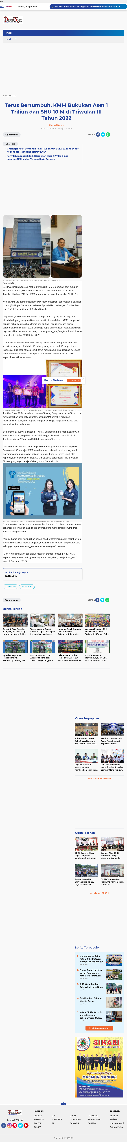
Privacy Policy (116, 1127)
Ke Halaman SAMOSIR (98, 778)
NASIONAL (27, 586)
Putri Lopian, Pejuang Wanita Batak (91, 999)
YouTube (28, 1129)
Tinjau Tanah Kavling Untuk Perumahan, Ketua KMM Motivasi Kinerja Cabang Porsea (91, 973)
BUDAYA (38, 1116)
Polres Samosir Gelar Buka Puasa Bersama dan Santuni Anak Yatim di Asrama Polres (86, 741)
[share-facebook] (98, 134)
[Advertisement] (63, 67)
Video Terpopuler (87, 718)
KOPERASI (10, 586)
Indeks (10, 33)
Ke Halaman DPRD (99, 893)
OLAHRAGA (75, 1119)
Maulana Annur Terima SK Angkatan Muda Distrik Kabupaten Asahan (87, 6)
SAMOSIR (74, 1123)
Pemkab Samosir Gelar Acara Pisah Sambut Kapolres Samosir (111, 741)
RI (53, 1123)
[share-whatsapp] (108, 134)
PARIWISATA (94, 1119)
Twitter (22, 1129)
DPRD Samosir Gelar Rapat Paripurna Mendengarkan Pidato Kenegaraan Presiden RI (86, 856)
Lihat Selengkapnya (98, 1028)
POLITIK (38, 1123)
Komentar (13, 135)
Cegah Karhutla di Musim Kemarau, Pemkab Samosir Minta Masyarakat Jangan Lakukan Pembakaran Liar (86, 767)
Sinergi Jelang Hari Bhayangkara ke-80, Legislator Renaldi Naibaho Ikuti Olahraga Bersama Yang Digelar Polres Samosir (85, 882)
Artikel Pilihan (85, 833)
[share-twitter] (103, 134)
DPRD (73, 1116)
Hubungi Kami (117, 1123)
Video (12, 39)
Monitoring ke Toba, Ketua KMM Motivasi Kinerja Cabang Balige (91, 959)
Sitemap (114, 1116)
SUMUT (37, 1127)
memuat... (11, 575)
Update (74, 380)
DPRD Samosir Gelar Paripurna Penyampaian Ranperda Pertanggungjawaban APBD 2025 (112, 882)
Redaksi (113, 1119)
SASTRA (92, 1123)
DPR (54, 1116)
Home (9, 6)
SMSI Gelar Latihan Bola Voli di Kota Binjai (91, 985)
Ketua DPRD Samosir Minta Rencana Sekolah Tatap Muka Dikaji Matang (91, 1015)
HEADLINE (93, 1116)
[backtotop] (63, 1105)
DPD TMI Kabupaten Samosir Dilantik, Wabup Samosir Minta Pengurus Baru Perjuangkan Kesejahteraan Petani (112, 767)
